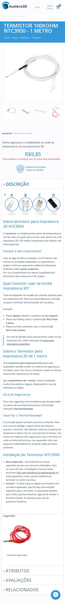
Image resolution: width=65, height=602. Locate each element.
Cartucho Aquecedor (17, 555)
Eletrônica (24, 37)
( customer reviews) (22, 133)
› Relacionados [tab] (21, 590)
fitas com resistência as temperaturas (36, 472)
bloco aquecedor (18, 487)
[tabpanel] (32, 377)
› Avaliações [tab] (17, 580)
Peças (14, 37)
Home (6, 37)
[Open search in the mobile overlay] (32, 16)
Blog (37, 7)
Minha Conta (50, 7)
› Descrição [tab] (16, 184)
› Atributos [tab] (16, 571)
